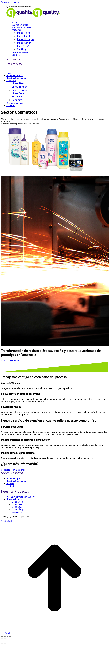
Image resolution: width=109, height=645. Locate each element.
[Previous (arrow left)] (2, 643)
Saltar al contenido (10, 2)
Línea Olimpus (19, 509)
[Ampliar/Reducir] (2, 636)
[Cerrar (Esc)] (10, 636)
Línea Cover (17, 507)
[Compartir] (7, 636)
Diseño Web (6, 521)
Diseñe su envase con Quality (20, 497)
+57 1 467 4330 (14, 64)
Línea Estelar (18, 502)
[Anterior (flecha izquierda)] (2, 638)
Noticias (10, 483)
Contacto (10, 486)
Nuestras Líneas (14, 499)
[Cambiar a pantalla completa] (5, 636)
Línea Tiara (17, 504)
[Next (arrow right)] (5, 643)
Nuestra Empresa (14, 478)
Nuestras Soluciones (16, 481)
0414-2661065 (14, 59)
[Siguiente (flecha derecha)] (5, 638)
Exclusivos (17, 512)
